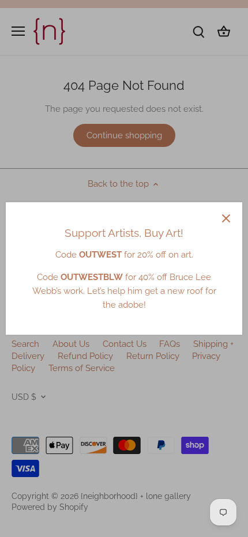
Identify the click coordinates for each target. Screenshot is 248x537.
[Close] (226, 218)
